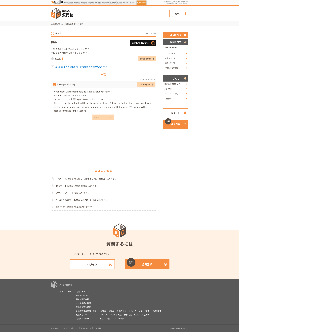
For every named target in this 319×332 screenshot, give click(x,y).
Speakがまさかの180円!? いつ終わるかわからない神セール (83, 66)
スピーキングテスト (129, 3)
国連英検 (145, 314)
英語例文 (77, 3)
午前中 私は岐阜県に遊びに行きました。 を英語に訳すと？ (86, 178)
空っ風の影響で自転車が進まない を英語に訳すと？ (82, 199)
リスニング (157, 310)
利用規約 (167, 89)
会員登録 (173, 123)
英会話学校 (105, 318)
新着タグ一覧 (169, 63)
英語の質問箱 (141, 3)
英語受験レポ (81, 314)
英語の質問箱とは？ (172, 84)
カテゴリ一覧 (169, 53)
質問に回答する (140, 43)
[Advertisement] (121, 13)
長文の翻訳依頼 (82, 299)
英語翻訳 (113, 3)
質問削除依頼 (145, 58)
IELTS (136, 314)
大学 (114, 318)
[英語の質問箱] (57, 1)
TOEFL (112, 314)
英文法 (111, 310)
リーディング (130, 310)
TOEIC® (103, 314)
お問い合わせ (86, 328)
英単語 (119, 310)
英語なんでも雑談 (83, 307)
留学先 (121, 318)
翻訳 (81, 23)
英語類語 (84, 3)
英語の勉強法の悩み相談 (86, 310)
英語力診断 (105, 3)
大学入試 (128, 314)
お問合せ (167, 98)
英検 (119, 314)
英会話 (119, 3)
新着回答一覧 (169, 58)
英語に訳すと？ (71, 23)
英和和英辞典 (68, 3)
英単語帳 (98, 3)
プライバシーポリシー (173, 93)
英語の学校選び (82, 318)
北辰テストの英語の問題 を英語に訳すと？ (77, 185)
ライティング (144, 310)
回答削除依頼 (144, 84)
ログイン (178, 13)
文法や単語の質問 (83, 303)
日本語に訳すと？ (83, 295)
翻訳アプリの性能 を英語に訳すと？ (74, 207)
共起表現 (91, 3)
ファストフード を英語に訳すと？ (73, 192)
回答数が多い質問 (171, 68)
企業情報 (97, 328)
